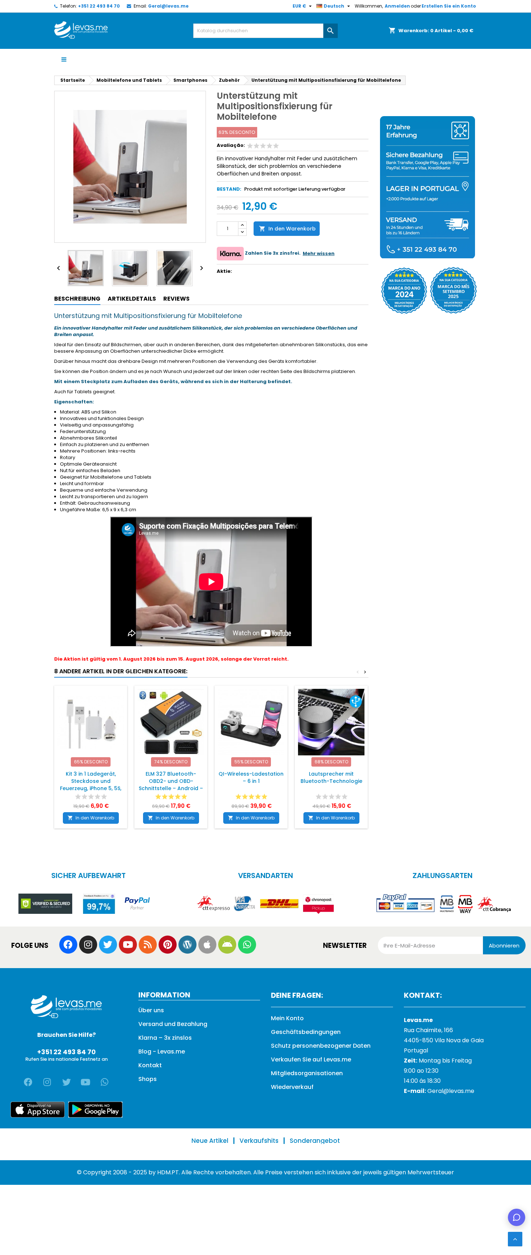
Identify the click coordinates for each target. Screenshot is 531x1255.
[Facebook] (68, 945)
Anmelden (397, 6)
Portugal (416, 1050)
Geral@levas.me (168, 6)
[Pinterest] (168, 945)
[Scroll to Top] (515, 1239)
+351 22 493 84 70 (99, 6)
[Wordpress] (187, 945)
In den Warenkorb (287, 228)
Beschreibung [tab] (77, 298)
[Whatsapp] (247, 945)
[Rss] (148, 945)
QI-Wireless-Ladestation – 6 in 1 (251, 777)
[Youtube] (128, 945)
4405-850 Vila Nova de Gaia (444, 1040)
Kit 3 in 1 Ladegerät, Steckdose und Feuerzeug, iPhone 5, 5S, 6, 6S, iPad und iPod (90, 784)
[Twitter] (108, 945)
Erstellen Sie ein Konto (449, 6)
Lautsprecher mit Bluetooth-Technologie (331, 777)
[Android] (227, 945)
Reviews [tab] (176, 298)
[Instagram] (88, 945)
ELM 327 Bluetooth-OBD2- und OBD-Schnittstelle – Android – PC (171, 784)
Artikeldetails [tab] (132, 298)
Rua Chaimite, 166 (428, 1030)
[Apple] (207, 945)
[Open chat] (516, 1217)
